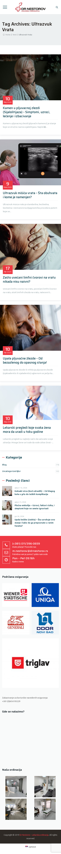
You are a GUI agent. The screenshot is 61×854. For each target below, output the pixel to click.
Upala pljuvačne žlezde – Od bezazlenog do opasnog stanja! (25, 360)
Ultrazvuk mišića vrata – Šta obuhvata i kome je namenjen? (30, 195)
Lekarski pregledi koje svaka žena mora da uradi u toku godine (27, 429)
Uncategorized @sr (11, 471)
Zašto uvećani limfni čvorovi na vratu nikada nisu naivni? (29, 279)
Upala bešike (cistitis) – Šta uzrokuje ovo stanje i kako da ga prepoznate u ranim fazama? (35, 522)
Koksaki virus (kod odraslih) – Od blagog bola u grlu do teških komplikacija (35, 492)
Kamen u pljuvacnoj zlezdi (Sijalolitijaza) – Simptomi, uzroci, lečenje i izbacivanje (26, 112)
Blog (4, 464)
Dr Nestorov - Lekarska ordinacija (34, 835)
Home (7, 35)
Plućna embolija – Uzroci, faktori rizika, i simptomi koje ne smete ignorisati (34, 507)
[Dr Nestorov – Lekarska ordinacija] (30, 7)
